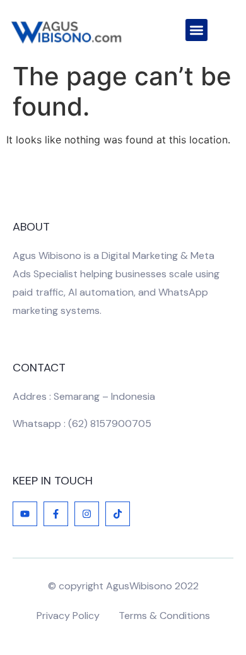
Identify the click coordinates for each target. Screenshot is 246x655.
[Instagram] (86, 514)
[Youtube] (25, 514)
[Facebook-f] (56, 514)
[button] (196, 30)
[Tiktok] (117, 514)
